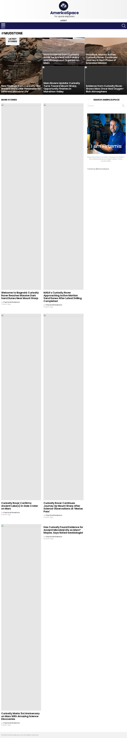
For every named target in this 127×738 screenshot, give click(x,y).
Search (123, 106)
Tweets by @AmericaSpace (98, 169)
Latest (63, 21)
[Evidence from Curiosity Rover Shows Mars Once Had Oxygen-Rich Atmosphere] (106, 80)
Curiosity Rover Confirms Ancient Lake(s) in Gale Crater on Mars (19, 505)
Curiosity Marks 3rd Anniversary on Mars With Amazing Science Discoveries (20, 716)
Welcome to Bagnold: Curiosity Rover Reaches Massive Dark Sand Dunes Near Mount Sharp (20, 295)
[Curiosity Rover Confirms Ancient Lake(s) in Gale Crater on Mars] (21, 407)
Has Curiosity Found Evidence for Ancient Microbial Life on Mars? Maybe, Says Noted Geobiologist (63, 529)
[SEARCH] (124, 26)
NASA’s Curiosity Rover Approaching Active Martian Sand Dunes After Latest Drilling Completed (63, 297)
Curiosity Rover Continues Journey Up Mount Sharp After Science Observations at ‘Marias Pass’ (63, 507)
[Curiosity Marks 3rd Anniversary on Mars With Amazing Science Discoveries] (21, 617)
